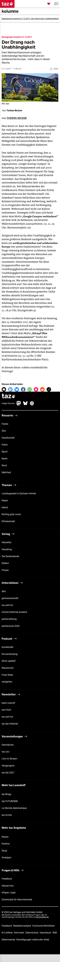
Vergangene (8, 765)
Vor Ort (5, 751)
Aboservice (8, 885)
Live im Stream (9, 758)
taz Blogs (6, 794)
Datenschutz (32, 932)
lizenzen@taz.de (42, 917)
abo (4, 591)
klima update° (9, 661)
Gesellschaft (8, 437)
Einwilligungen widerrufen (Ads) (32, 939)
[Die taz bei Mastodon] (19, 405)
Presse (5, 570)
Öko (4, 430)
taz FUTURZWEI (10, 801)
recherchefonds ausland (14, 612)
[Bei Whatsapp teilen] (29, 389)
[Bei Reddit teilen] (42, 389)
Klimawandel (8, 521)
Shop (4, 850)
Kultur (5, 444)
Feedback (7, 878)
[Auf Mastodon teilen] (10, 389)
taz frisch (6, 709)
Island (5, 507)
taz (8, 396)
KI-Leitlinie (7, 932)
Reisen (5, 837)
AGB (54, 932)
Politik (5, 424)
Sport (5, 451)
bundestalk (7, 647)
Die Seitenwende (10, 556)
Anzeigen (6, 857)
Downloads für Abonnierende (17, 899)
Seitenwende (9, 939)
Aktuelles (6, 542)
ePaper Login (9, 892)
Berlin (5, 458)
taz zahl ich (7, 605)
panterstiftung (9, 619)
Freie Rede (7, 675)
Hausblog (7, 549)
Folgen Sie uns (8, 403)
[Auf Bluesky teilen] (17, 389)
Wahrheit (6, 472)
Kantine (6, 843)
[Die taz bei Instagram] (32, 405)
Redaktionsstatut (22, 925)
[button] (56, 3)
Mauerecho (8, 668)
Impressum (46, 932)
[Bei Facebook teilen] (23, 389)
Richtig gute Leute (11, 514)
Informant (19, 932)
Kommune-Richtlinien (43, 925)
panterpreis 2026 (11, 626)
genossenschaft (10, 598)
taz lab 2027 (8, 772)
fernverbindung (10, 654)
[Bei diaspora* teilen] (36, 389)
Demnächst (8, 744)
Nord (4, 465)
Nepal (5, 500)
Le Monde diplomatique (14, 808)
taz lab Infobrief (10, 723)
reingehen (7, 681)
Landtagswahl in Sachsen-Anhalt (19, 493)
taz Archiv (7, 815)
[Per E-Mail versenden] (4, 389)
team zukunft (8, 703)
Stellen (5, 563)
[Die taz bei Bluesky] (25, 405)
